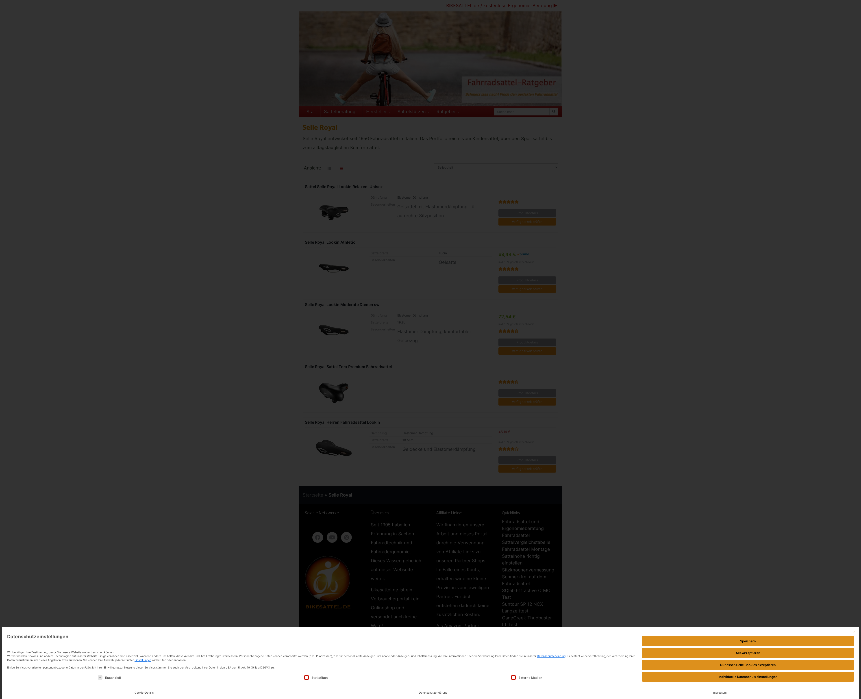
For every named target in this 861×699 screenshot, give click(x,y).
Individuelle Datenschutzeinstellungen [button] (748, 677)
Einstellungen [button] (143, 660)
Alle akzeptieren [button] (748, 653)
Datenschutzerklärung (551, 656)
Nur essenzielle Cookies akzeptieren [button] (748, 665)
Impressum (720, 692)
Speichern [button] (748, 641)
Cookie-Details (144, 692)
